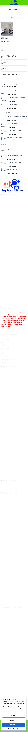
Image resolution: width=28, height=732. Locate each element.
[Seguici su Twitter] (8, 330)
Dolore (3, 345)
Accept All (13, 724)
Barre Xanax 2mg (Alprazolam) (5, 39)
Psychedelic (4, 356)
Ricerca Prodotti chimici (7, 359)
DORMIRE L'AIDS (5, 348)
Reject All (13, 720)
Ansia (2, 342)
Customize (13, 715)
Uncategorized (5, 362)
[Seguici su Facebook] (2, 330)
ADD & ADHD (5, 339)
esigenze (7, 326)
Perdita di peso (5, 354)
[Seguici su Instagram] (5, 330)
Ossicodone (4, 351)
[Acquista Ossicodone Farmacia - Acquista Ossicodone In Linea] (14, 2)
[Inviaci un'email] (10, 330)
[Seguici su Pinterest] (13, 330)
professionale (22, 316)
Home (3, 8)
